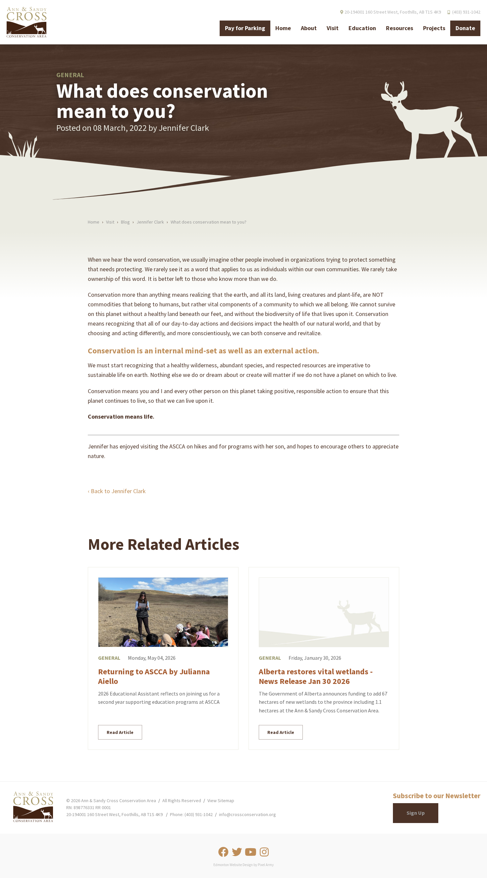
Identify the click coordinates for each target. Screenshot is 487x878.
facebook (223, 852)
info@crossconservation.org (247, 814)
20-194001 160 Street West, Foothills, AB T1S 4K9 (114, 814)
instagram (264, 852)
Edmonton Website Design (233, 864)
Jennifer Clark (184, 127)
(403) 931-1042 (466, 12)
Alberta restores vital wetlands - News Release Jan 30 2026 (316, 676)
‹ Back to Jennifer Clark (117, 491)
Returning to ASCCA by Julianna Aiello (154, 676)
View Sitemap (220, 800)
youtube (250, 852)
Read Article (120, 732)
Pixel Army (266, 864)
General (109, 657)
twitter (237, 852)
